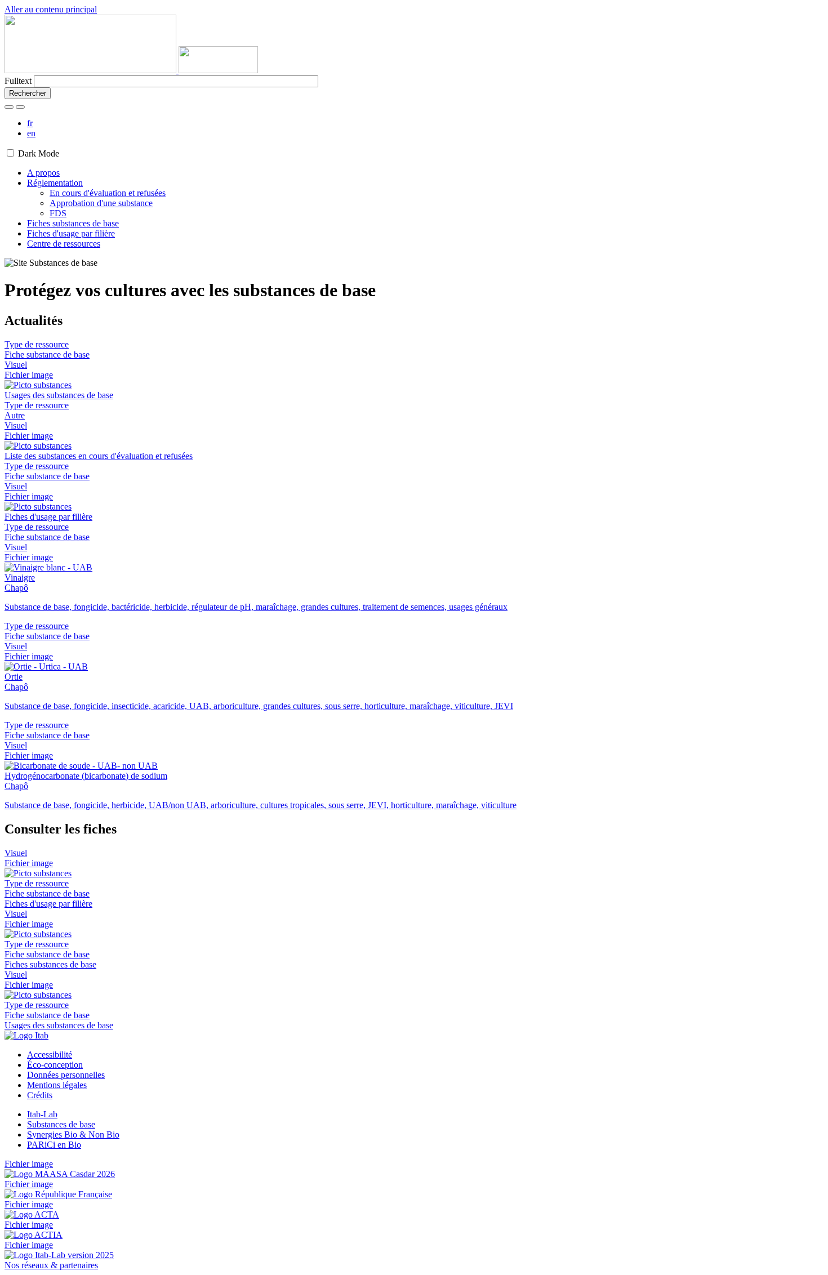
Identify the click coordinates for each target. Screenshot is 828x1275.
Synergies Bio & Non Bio (73, 1134)
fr (30, 123)
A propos (43, 172)
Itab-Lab (42, 1114)
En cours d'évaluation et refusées (108, 193)
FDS (58, 213)
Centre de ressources (63, 243)
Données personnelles (66, 1075)
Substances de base (61, 1124)
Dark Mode (38, 153)
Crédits (39, 1095)
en (31, 133)
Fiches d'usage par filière (71, 233)
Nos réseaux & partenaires (51, 1265)
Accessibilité (49, 1054)
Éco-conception (55, 1064)
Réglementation (55, 183)
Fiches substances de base (73, 223)
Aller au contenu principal (51, 9)
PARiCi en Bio (54, 1144)
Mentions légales (57, 1085)
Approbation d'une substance (101, 203)
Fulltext (18, 81)
